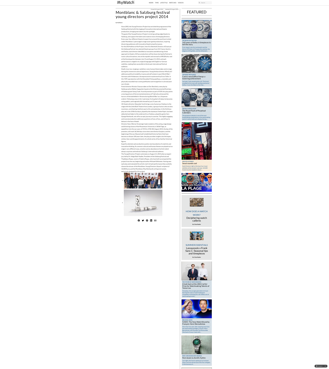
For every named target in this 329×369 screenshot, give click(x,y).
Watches (172, 3)
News (151, 3)
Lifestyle (164, 3)
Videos (181, 3)
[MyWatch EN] (125, 3)
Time (157, 3)
